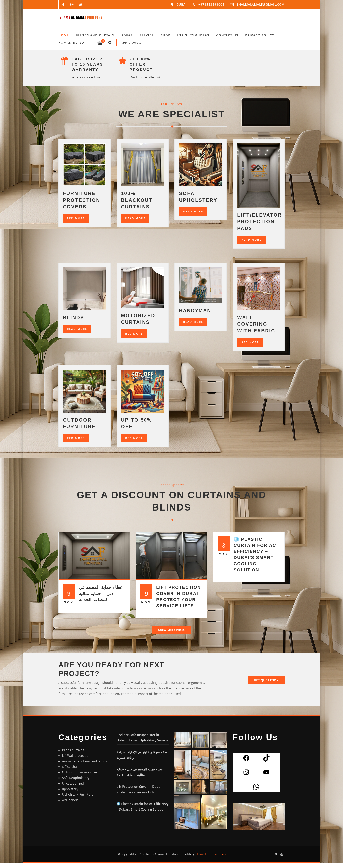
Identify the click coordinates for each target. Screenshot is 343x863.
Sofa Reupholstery (75, 778)
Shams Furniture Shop (210, 854)
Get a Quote (132, 42)
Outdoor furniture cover (80, 772)
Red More (76, 218)
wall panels (70, 800)
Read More (135, 218)
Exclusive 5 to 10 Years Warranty (87, 64)
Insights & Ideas (193, 35)
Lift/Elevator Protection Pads (259, 221)
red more (134, 333)
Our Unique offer (142, 77)
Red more (250, 342)
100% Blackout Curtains (136, 200)
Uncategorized (73, 783)
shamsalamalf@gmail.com (261, 4)
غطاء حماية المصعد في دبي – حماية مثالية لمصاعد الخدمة (100, 593)
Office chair (70, 767)
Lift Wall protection (76, 755)
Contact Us (227, 35)
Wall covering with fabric (256, 324)
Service (147, 35)
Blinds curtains (73, 750)
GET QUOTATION (266, 680)
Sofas (127, 35)
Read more (251, 239)
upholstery (70, 789)
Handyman (195, 310)
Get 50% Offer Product (141, 64)
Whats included (83, 77)
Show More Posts (171, 630)
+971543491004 (211, 4)
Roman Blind (71, 42)
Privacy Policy (259, 35)
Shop (165, 35)
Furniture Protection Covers (81, 200)
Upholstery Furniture (77, 794)
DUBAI (181, 4)
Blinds (73, 317)
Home (63, 35)
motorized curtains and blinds (84, 761)
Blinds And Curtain (95, 35)
